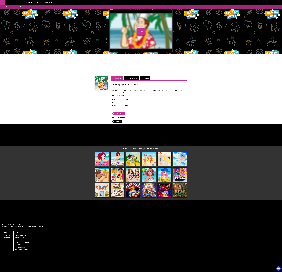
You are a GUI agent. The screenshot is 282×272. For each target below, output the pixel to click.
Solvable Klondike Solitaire (22, 242)
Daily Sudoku (18, 240)
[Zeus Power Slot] (149, 190)
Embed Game (133, 78)
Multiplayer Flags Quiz (20, 237)
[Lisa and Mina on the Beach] (117, 174)
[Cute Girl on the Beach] (149, 174)
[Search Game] (279, 2)
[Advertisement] (141, 65)
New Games (29, 2)
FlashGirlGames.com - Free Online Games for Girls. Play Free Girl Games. (14, 2)
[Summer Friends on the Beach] (133, 174)
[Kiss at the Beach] (102, 174)
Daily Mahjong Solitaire (21, 244)
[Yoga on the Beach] (117, 159)
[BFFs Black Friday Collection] (180, 174)
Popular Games (50, 2)
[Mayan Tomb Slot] (180, 190)
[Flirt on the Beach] (164, 159)
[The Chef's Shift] (117, 190)
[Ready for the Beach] (102, 159)
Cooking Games (119, 113)
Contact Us (6, 240)
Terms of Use (7, 237)
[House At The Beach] (133, 159)
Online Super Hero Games (22, 249)
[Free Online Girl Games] (2, 7)
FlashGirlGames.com (20, 224)
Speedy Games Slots (20, 235)
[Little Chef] (102, 190)
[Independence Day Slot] (133, 190)
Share (147, 78)
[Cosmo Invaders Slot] (164, 190)
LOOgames (118, 121)
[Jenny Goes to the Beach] (164, 174)
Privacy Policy (7, 235)
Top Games (39, 2)
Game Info (118, 78)
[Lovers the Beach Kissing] (149, 159)
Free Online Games (20, 247)
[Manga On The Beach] (180, 159)
